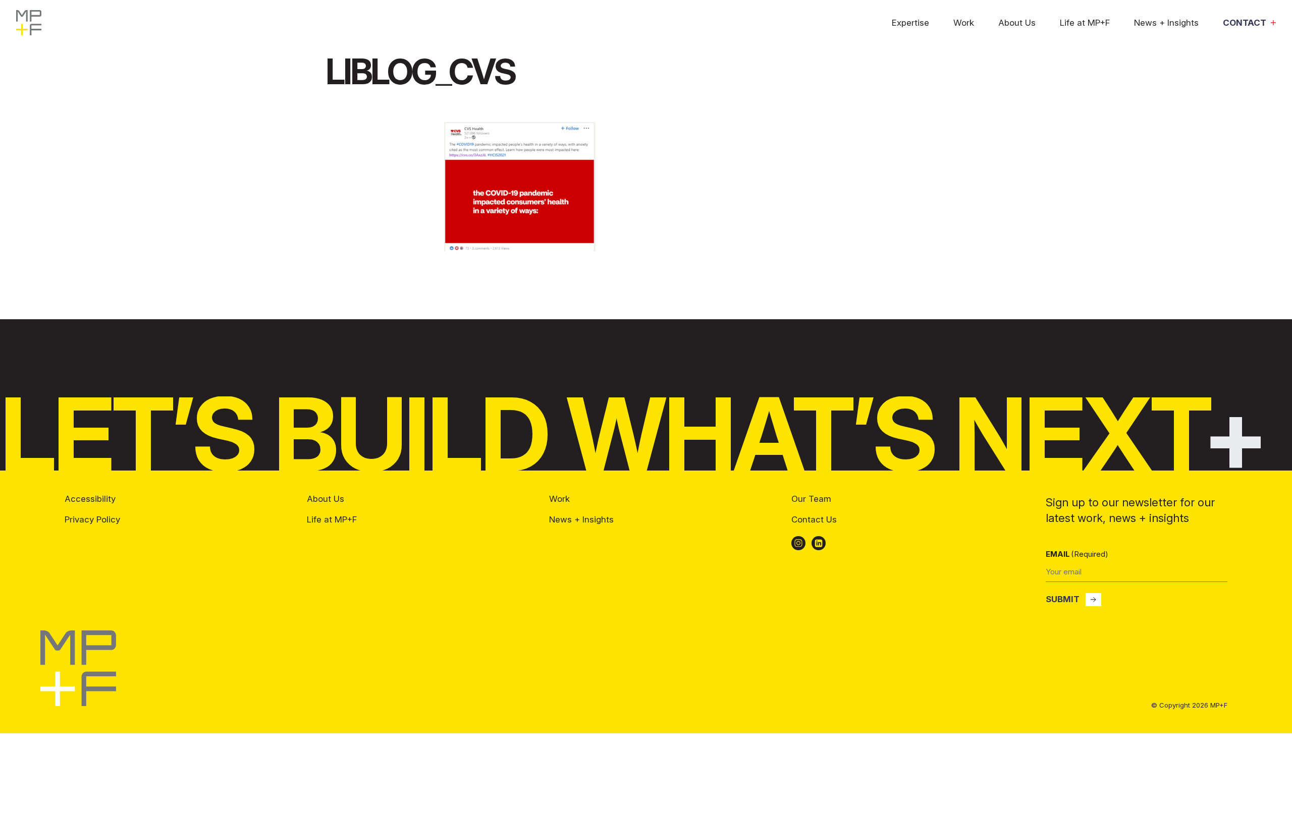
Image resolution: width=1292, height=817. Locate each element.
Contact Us (814, 519)
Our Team (811, 499)
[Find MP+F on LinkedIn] (819, 543)
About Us (1017, 23)
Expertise (910, 23)
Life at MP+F (1085, 23)
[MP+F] (78, 703)
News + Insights (1166, 23)
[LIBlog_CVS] (520, 249)
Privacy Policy (92, 519)
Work (963, 23)
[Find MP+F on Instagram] (798, 543)
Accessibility (90, 499)
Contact (1244, 23)
